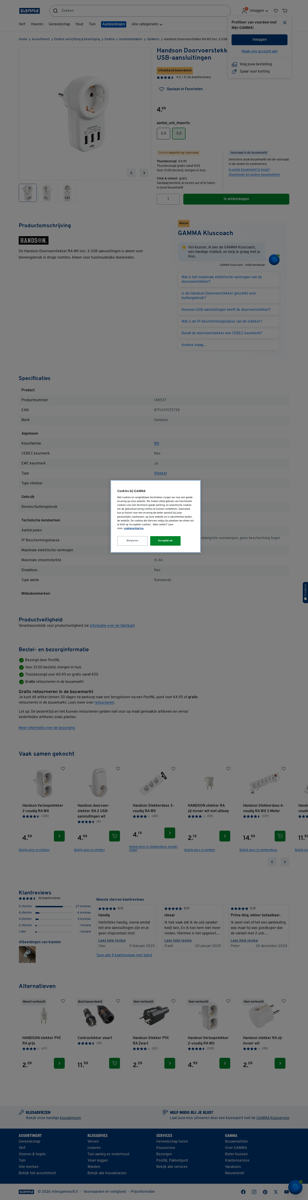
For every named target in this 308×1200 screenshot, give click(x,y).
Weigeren (132, 540)
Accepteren (165, 540)
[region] (155, 516)
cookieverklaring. (134, 528)
